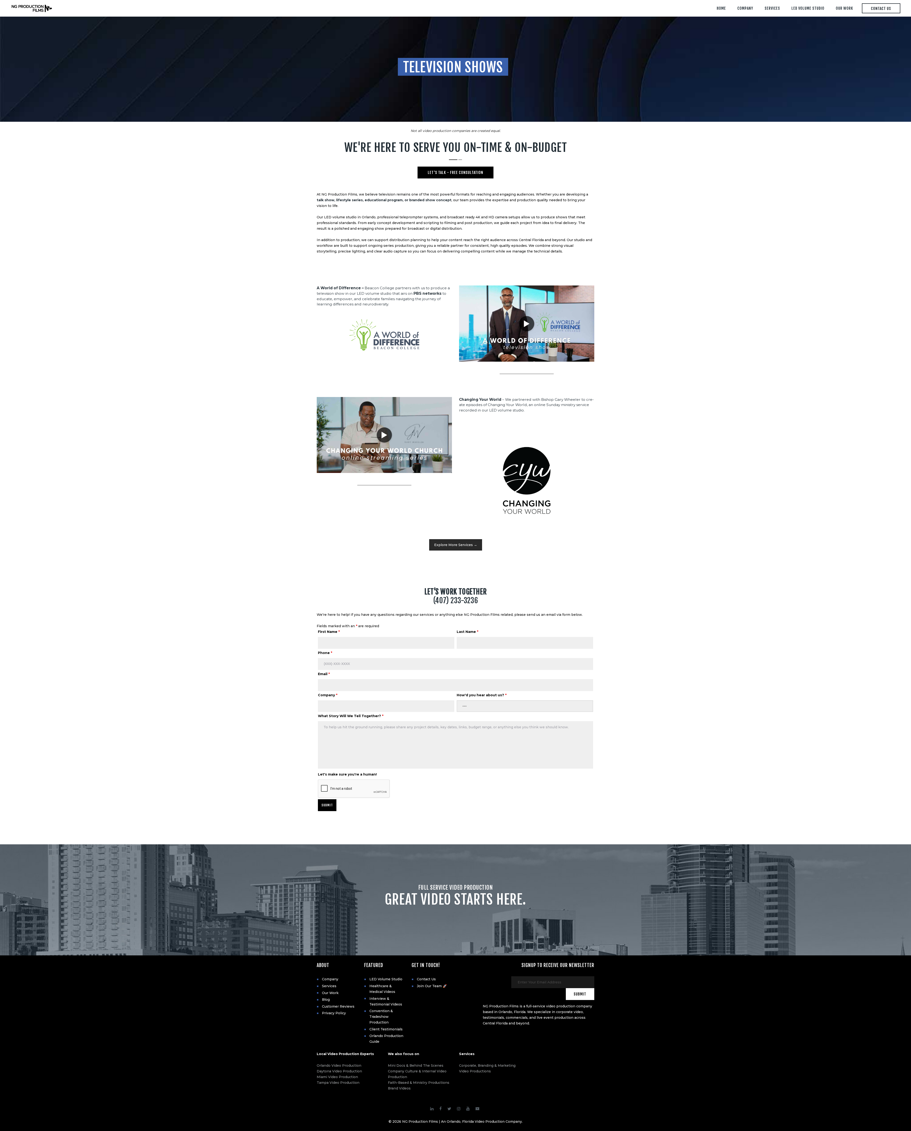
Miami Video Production (337, 1077)
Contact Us (426, 979)
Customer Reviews (338, 1006)
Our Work (330, 993)
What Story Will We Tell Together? (350, 716)
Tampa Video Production (338, 1082)
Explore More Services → (455, 545)
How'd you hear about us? (482, 695)
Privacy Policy (334, 1013)
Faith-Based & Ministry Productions (418, 1082)
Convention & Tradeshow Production (381, 1016)
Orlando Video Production (339, 1065)
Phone (325, 653)
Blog (326, 999)
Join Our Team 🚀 (432, 986)
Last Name (467, 632)
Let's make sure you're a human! (347, 774)
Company (327, 695)
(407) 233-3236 (455, 600)
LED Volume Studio (385, 979)
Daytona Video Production (339, 1071)
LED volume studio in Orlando (350, 217)
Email (324, 674)
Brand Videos (399, 1088)
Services (329, 986)
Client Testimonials (386, 1029)
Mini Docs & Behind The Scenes (415, 1065)
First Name (329, 632)
